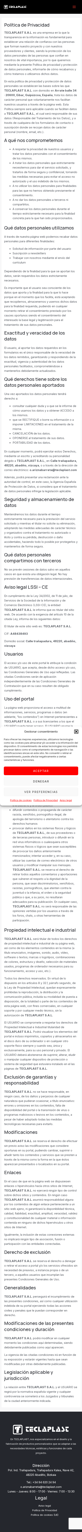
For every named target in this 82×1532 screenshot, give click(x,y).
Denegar (41, 781)
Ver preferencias (41, 792)
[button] (76, 732)
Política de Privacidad (46, 800)
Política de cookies (21, 800)
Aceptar (41, 771)
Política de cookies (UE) (44, 1514)
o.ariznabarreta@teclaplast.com (41, 1487)
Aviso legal (66, 800)
